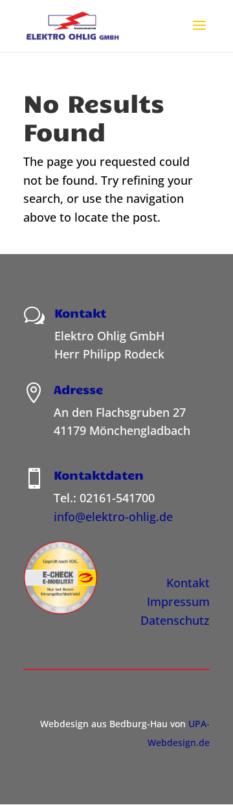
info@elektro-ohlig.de (113, 516)
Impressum (178, 601)
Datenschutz (175, 620)
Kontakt (188, 582)
